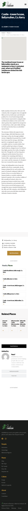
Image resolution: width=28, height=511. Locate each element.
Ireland (3, 32)
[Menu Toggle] (25, 4)
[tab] (14, 346)
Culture (4, 477)
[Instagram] (6, 439)
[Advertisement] (14, 93)
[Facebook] (2, 439)
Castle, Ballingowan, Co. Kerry (11, 294)
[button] (3, 274)
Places (8, 32)
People (4, 444)
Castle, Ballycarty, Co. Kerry (10, 279)
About (4, 490)
